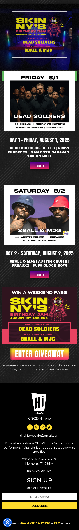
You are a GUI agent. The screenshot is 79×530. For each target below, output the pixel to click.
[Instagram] (43, 427)
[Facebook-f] (30, 427)
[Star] (49, 427)
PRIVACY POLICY (39, 471)
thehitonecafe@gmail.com (39, 435)
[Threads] (36, 427)
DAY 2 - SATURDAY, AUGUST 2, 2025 (40, 253)
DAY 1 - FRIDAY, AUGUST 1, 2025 (40, 140)
